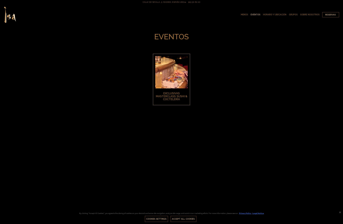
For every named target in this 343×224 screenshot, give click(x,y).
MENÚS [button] (244, 14)
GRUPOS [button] (293, 14)
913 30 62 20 (194, 2)
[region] (171, 216)
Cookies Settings (156, 219)
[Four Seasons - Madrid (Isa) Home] (10, 14)
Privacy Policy (245, 213)
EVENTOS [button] (255, 14)
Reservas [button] (330, 15)
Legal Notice (258, 213)
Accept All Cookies (183, 219)
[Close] (340, 212)
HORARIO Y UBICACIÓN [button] (274, 14)
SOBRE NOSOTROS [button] (310, 14)
